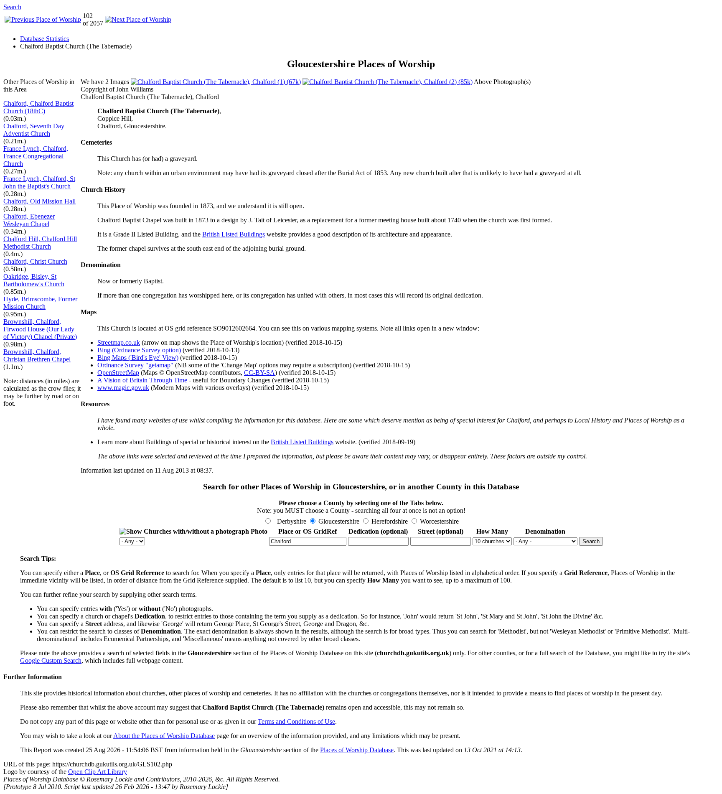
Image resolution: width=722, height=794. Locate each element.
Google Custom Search (50, 660)
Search (12, 6)
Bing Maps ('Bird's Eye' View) (137, 357)
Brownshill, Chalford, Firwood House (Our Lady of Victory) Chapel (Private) (40, 329)
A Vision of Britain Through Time (142, 380)
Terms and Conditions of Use (296, 721)
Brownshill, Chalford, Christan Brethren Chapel (37, 355)
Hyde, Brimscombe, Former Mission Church (40, 302)
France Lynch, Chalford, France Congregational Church (35, 156)
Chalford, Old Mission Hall (39, 201)
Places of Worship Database (357, 749)
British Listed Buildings (233, 234)
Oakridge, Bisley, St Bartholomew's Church (33, 280)
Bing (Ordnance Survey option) (139, 350)
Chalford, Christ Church (35, 261)
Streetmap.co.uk (118, 342)
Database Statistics (44, 38)
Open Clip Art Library (97, 771)
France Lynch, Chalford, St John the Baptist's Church (39, 182)
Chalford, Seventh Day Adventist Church (33, 129)
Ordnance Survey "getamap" (135, 365)
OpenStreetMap (118, 372)
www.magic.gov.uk (123, 387)
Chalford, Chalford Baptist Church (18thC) (38, 107)
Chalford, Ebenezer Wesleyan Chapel (29, 220)
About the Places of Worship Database (164, 735)
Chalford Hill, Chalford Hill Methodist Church (40, 242)
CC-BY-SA (259, 372)
